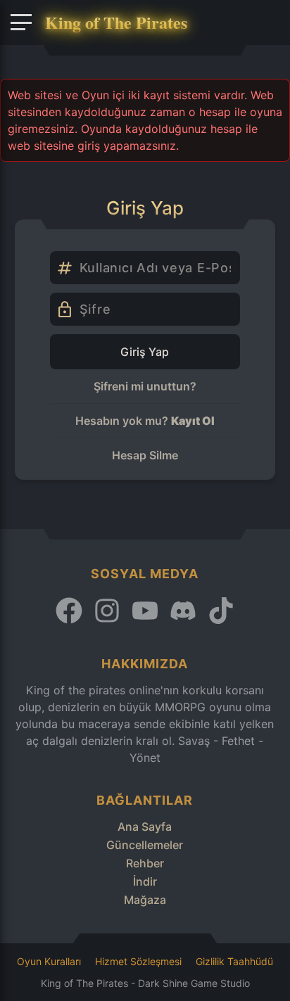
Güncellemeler (144, 845)
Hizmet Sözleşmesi (138, 961)
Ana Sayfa (145, 827)
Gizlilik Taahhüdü (234, 961)
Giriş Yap (144, 352)
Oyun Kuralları (49, 961)
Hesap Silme (145, 455)
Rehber (145, 863)
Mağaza (145, 900)
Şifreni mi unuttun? (145, 386)
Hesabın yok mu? (145, 421)
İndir (145, 881)
